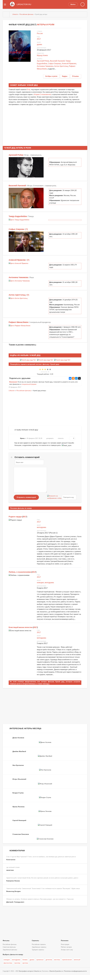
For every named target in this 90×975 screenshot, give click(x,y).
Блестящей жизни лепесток (20, 627)
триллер (17, 963)
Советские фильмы (9, 947)
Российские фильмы (23, 390)
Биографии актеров (26, 971)
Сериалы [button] (35, 940)
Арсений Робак (43, 61)
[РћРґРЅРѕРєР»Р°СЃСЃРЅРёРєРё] (73, 378)
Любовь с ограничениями (20, 572)
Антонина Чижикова (45, 66)
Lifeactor (12, 390)
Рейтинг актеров (66, 947)
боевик (24, 960)
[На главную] (6, 14)
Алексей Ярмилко (69, 63)
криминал (39, 960)
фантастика (8, 963)
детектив (49, 960)
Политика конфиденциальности (75, 971)
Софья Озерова (54, 63)
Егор (28, 89)
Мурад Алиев (42, 55)
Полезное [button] (64, 940)
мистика (57, 960)
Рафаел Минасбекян (18, 322)
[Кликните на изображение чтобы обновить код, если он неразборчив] (54, 497)
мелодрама (41, 527)
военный (77, 960)
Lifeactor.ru (37, 971)
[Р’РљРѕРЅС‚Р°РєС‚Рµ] (70, 378)
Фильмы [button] (6, 940)
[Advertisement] (45, 124)
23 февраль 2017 (15, 387)
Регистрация (65, 944)
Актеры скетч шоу (67, 950)
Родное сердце (15, 517)
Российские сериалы (39, 944)
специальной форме (28, 384)
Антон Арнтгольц (61, 66)
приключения (67, 960)
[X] (79, 378)
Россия (40, 33)
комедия (40, 582)
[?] (26, 229)
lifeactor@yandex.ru (56, 971)
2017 (39, 39)
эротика (25, 963)
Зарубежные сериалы (39, 947)
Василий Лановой (57, 61)
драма (39, 44)
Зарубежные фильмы (10, 950)
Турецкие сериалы (38, 950)
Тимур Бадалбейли (18, 216)
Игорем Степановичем (42, 94)
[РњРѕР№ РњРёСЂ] (76, 378)
